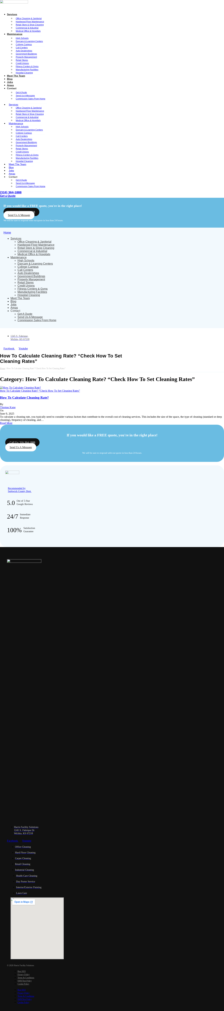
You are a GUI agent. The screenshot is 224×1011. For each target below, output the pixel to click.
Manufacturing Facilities (32, 291)
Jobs (10, 82)
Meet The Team (16, 75)
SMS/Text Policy (25, 981)
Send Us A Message (30, 317)
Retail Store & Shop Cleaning (36, 247)
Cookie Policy (23, 984)
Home (7, 232)
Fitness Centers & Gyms (33, 288)
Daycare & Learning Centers (35, 263)
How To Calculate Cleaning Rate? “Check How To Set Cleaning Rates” (40, 390)
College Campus (28, 266)
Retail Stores (26, 282)
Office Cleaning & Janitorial (34, 241)
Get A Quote (25, 313)
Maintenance (18, 257)
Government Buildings (31, 276)
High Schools (26, 260)
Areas (10, 85)
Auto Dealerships (28, 273)
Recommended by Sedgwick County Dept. (19, 490)
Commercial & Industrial (32, 251)
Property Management (31, 279)
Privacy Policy (24, 974)
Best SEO (22, 971)
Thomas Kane (8, 407)
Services (12, 14)
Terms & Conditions (26, 977)
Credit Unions (26, 285)
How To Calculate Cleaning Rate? (24, 397)
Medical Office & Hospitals (28, 31)
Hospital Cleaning (24, 73)
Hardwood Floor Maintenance (36, 244)
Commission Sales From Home (30, 99)
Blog (10, 79)
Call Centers (25, 269)
